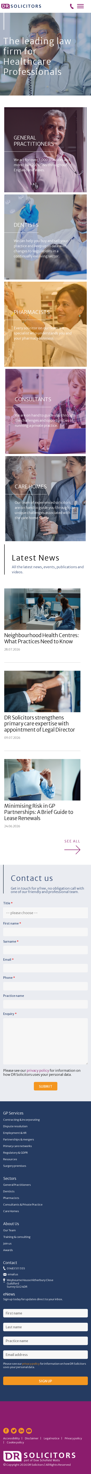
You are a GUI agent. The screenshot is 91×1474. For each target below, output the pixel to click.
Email (8, 960)
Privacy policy (73, 1438)
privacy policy (38, 1070)
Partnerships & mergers (18, 1139)
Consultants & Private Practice (23, 1204)
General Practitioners (17, 1185)
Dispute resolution (15, 1126)
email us (13, 1274)
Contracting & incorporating (21, 1120)
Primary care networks (17, 1146)
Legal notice (51, 1438)
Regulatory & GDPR (15, 1152)
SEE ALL (72, 841)
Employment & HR (14, 1133)
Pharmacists (11, 1198)
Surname (11, 941)
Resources (10, 1159)
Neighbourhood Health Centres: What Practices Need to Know (41, 638)
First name (12, 923)
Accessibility (11, 1438)
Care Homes (11, 1211)
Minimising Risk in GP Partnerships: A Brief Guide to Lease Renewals (38, 812)
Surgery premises (14, 1166)
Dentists (9, 1191)
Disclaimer (32, 1438)
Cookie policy (15, 1442)
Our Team (9, 1230)
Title (8, 903)
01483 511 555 (16, 1268)
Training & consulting (16, 1237)
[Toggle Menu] (80, 6)
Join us (7, 1243)
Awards (8, 1250)
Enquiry (10, 1014)
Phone (9, 978)
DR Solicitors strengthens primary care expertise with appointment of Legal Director (39, 723)
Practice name (13, 996)
